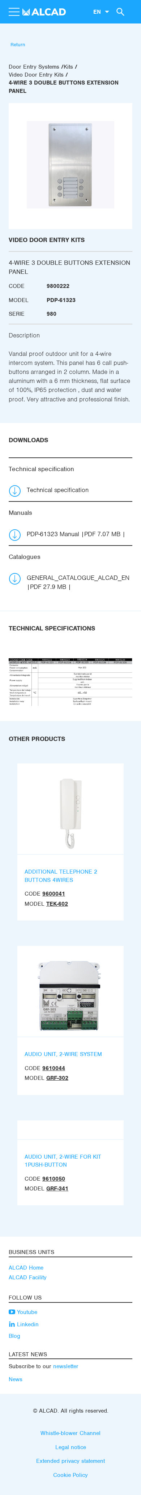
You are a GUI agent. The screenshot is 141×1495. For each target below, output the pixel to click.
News (15, 1379)
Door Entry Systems (34, 66)
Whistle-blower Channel (70, 1433)
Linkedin (27, 1324)
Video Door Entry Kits (36, 74)
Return (17, 45)
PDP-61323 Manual (73, 534)
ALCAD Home (26, 1267)
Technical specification (58, 490)
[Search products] (119, 11)
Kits (68, 66)
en (97, 11)
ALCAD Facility (28, 1277)
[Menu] (14, 12)
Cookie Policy (70, 1475)
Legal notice (70, 1447)
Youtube (26, 1312)
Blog (14, 1336)
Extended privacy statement (70, 1461)
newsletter (65, 1366)
